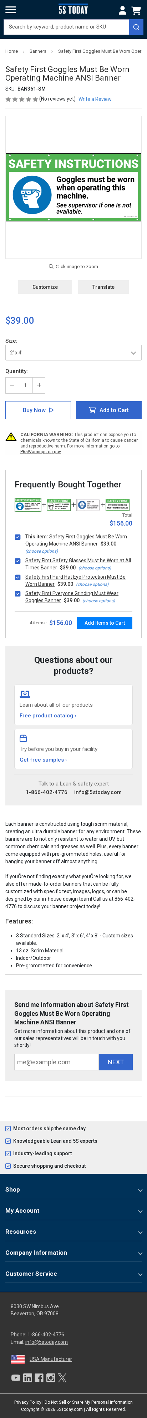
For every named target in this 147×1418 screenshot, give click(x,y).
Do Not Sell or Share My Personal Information (89, 1402)
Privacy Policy (27, 1402)
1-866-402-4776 (46, 792)
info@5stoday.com (98, 792)
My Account (22, 1210)
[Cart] (137, 11)
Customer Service (31, 1273)
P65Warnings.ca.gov (40, 451)
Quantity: (16, 371)
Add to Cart (114, 410)
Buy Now (34, 410)
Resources (20, 1231)
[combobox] (73, 27)
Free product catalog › (48, 715)
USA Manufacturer (51, 1359)
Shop (12, 1189)
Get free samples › (43, 760)
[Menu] (11, 10)
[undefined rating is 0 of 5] (22, 99)
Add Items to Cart (105, 623)
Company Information (36, 1252)
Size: (11, 341)
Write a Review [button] (95, 99)
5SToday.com (69, 1409)
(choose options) (41, 551)
